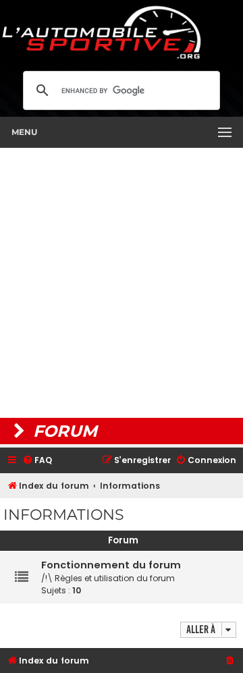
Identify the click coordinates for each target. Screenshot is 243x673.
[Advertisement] (121, 282)
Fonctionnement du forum (111, 565)
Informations (63, 515)
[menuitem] (37, 461)
